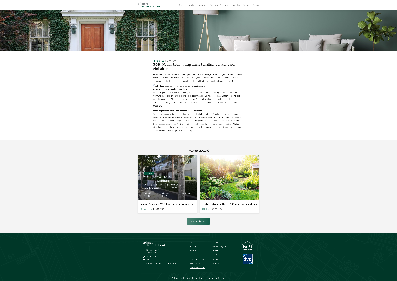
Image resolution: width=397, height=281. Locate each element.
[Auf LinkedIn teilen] (160, 61)
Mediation (213, 5)
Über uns (224, 5)
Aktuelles (236, 5)
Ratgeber (246, 5)
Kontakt (256, 5)
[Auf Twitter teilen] (157, 61)
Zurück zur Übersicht (198, 221)
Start (181, 5)
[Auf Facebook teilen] (154, 61)
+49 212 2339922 (151, 257)
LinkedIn (173, 263)
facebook (148, 263)
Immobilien (190, 5)
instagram (161, 263)
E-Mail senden (150, 259)
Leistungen (202, 5)
